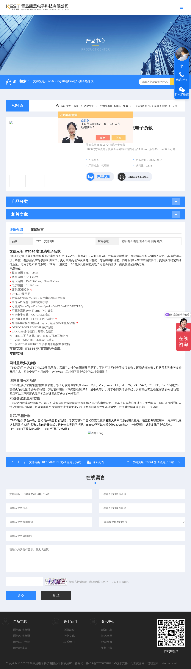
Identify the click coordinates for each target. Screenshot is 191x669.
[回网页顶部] (182, 66)
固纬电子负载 (21, 641)
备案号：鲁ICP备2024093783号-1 (95, 663)
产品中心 (17, 105)
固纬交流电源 (21, 635)
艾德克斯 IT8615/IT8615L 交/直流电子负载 (55, 462)
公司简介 (69, 629)
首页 (76, 105)
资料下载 (106, 647)
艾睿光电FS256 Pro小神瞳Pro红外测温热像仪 (63, 81)
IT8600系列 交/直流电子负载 (150, 105)
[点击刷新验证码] (56, 581)
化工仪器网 (137, 663)
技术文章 (106, 635)
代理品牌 (106, 641)
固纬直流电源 (21, 629)
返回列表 (98, 462)
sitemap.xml (169, 663)
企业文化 (69, 635)
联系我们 (69, 641)
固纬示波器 (20, 647)
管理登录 (153, 663)
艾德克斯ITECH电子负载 (114, 105)
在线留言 (37, 229)
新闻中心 (106, 629)
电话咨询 (181, 79)
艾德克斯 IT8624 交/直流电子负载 (153, 462)
